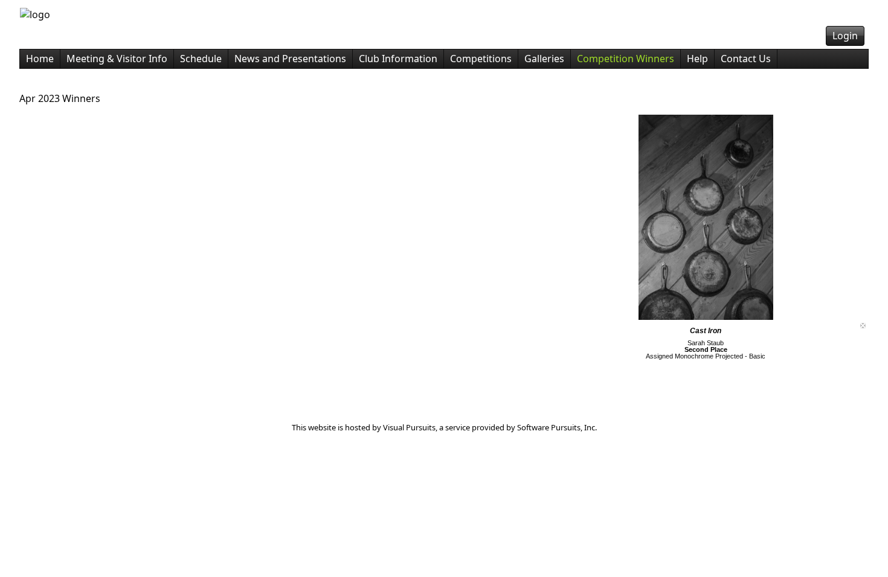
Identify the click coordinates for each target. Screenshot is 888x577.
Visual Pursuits (409, 427)
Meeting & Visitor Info (116, 58)
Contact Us (746, 58)
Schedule (201, 58)
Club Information (398, 58)
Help (697, 58)
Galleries (544, 58)
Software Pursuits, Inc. (557, 427)
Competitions (481, 58)
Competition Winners (625, 58)
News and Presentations (290, 58)
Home (40, 58)
